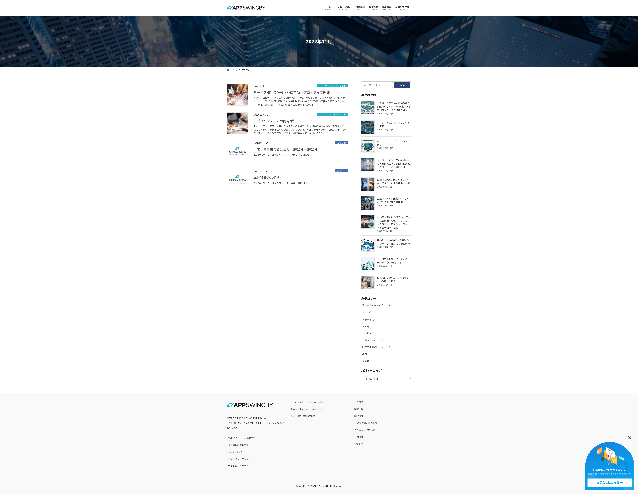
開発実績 (359, 409)
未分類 (365, 361)
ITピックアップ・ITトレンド (332, 85)
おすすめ (367, 312)
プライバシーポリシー (239, 458)
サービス (367, 333)
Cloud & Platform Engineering (308, 409)
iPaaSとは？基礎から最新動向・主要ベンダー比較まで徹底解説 (394, 242)
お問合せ (359, 443)
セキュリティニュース (373, 340)
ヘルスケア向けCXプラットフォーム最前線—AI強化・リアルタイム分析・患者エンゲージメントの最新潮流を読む (393, 222)
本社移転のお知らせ (268, 177)
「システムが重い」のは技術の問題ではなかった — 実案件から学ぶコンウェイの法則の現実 (394, 106)
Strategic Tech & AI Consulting (308, 402)
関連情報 (359, 415)
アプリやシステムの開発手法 (274, 120)
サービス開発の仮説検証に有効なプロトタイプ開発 (291, 92)
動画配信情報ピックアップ (376, 347)
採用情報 (359, 436)
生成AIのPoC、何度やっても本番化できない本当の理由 (393, 200)
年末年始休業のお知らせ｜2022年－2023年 (285, 149)
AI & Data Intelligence (303, 415)
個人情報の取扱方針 (238, 445)
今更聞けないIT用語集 (365, 422)
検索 (402, 85)
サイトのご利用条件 (238, 465)
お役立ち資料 (369, 319)
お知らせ (341, 142)
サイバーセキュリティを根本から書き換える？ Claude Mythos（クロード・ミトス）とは (393, 163)
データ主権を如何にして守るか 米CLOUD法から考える (394, 260)
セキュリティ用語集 (364, 429)
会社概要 (359, 402)
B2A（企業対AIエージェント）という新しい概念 (393, 279)
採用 (364, 354)
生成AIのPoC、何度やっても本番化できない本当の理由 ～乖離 (393, 181)
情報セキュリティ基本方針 (242, 438)
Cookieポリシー (236, 451)
